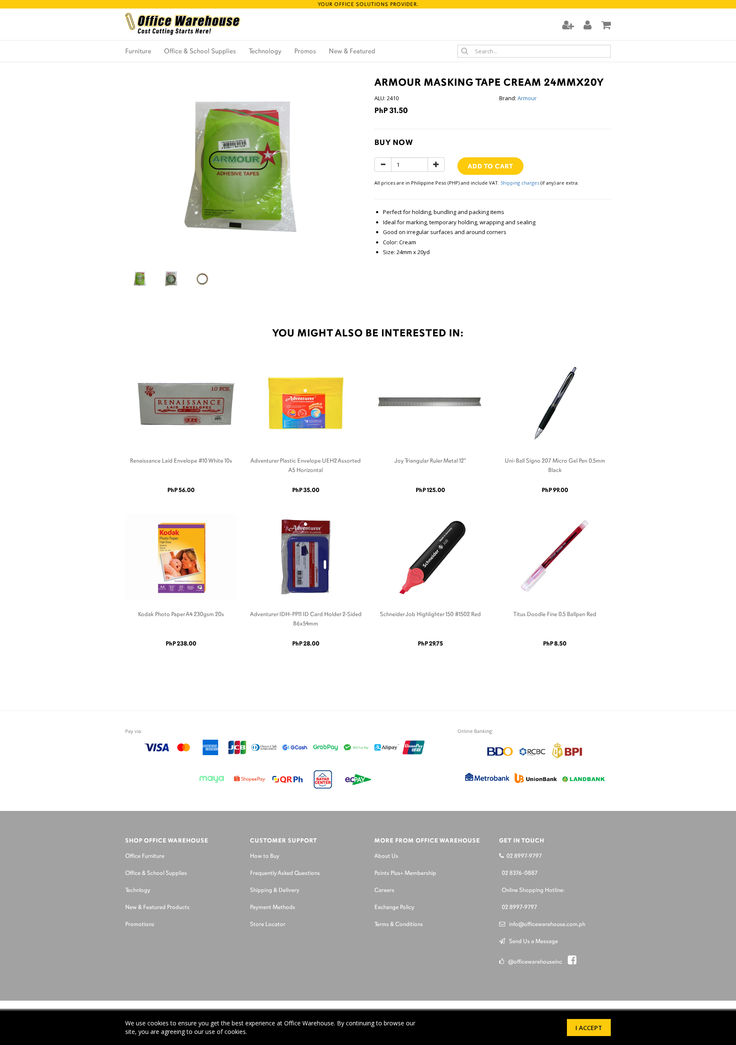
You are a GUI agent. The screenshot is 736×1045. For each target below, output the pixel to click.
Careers (384, 890)
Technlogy (137, 890)
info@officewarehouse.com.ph (545, 924)
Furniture (138, 51)
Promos (305, 51)
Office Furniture (144, 856)
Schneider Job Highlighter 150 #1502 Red (430, 614)
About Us (386, 856)
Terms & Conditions (398, 924)
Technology (265, 51)
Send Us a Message (531, 941)
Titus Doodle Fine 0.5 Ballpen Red (554, 614)
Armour (527, 98)
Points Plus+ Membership (405, 873)
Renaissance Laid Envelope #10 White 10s (181, 461)
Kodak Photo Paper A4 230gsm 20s (181, 614)
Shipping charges (519, 182)
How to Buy (264, 856)
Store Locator (267, 924)
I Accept (588, 1027)
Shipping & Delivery (274, 890)
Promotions (139, 924)
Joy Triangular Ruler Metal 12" (430, 461)
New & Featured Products (157, 907)
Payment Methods (272, 907)
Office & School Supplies (200, 51)
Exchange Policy (394, 907)
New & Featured (352, 51)
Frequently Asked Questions (285, 873)
